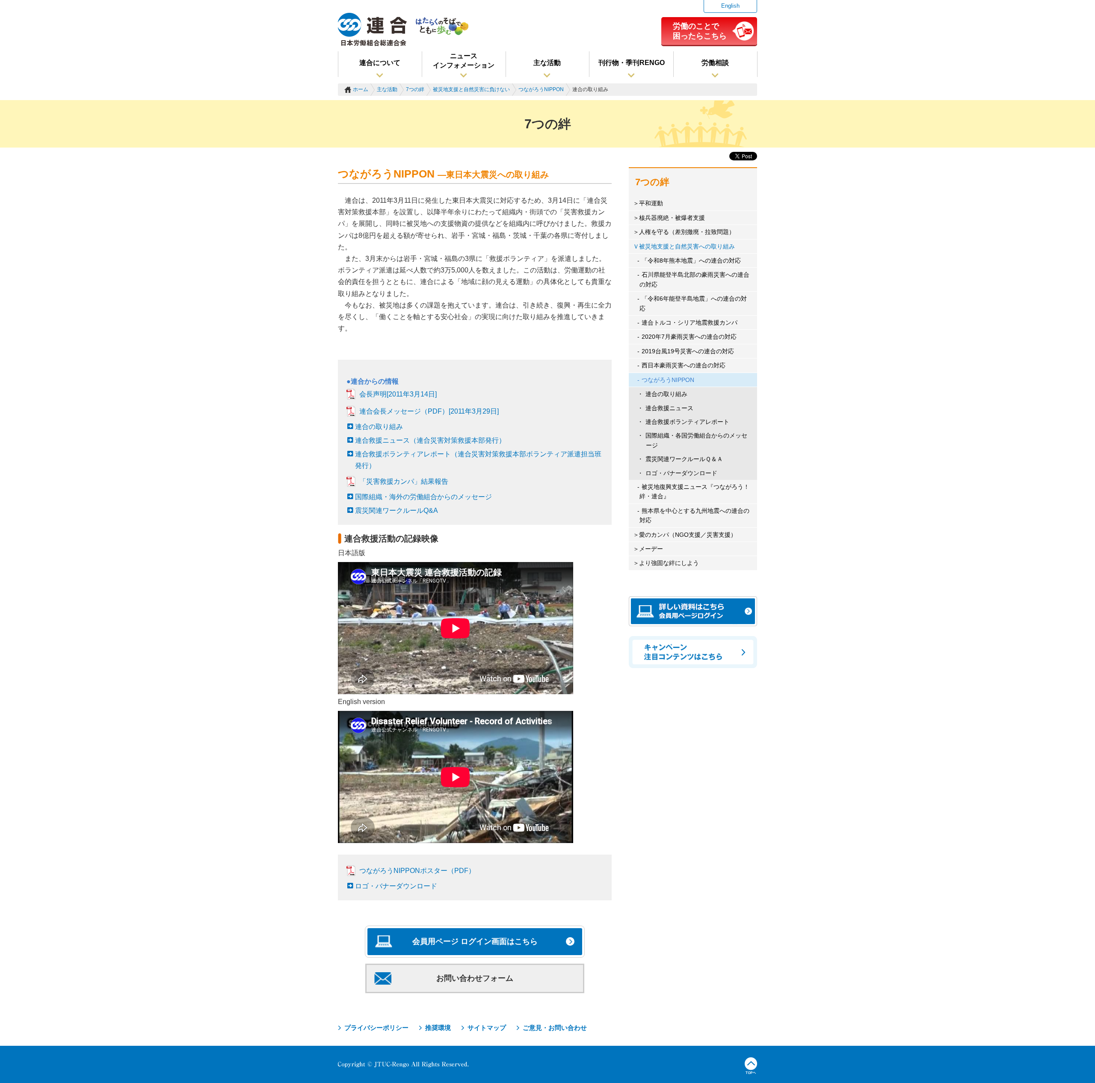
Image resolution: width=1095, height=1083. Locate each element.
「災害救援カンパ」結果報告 (403, 481)
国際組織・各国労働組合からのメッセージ (696, 440)
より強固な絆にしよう (669, 562)
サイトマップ (487, 1027)
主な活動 (547, 62)
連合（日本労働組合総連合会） (372, 29)
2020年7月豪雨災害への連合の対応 (689, 336)
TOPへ (751, 1065)
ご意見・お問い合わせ (555, 1027)
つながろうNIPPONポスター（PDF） (417, 870)
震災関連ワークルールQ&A (396, 510)
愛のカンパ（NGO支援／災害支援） (688, 534)
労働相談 (715, 62)
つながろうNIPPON (541, 89)
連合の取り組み (379, 426)
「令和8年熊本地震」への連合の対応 (691, 260)
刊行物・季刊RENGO (631, 62)
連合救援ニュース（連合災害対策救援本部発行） (430, 440)
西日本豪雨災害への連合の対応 (683, 365)
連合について (379, 62)
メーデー (651, 548)
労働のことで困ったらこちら (700, 31)
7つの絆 (415, 89)
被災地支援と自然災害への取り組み (687, 246)
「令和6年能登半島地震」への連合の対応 (693, 303)
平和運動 (651, 203)
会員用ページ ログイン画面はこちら (475, 941)
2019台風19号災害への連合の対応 (688, 351)
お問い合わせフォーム (474, 978)
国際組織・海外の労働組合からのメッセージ (423, 496)
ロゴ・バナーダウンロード (396, 886)
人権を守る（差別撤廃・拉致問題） (687, 231)
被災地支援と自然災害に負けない (471, 89)
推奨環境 (438, 1027)
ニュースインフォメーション (463, 60)
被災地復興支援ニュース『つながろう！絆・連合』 (694, 491)
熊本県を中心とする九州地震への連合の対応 (694, 515)
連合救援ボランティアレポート (687, 421)
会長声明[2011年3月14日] (398, 394)
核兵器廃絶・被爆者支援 (672, 217)
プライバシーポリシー (376, 1027)
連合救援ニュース (669, 408)
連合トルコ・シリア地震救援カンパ (689, 322)
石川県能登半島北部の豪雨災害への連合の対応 (694, 279)
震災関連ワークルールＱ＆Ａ (684, 459)
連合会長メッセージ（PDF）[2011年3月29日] (429, 411)
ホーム (360, 89)
